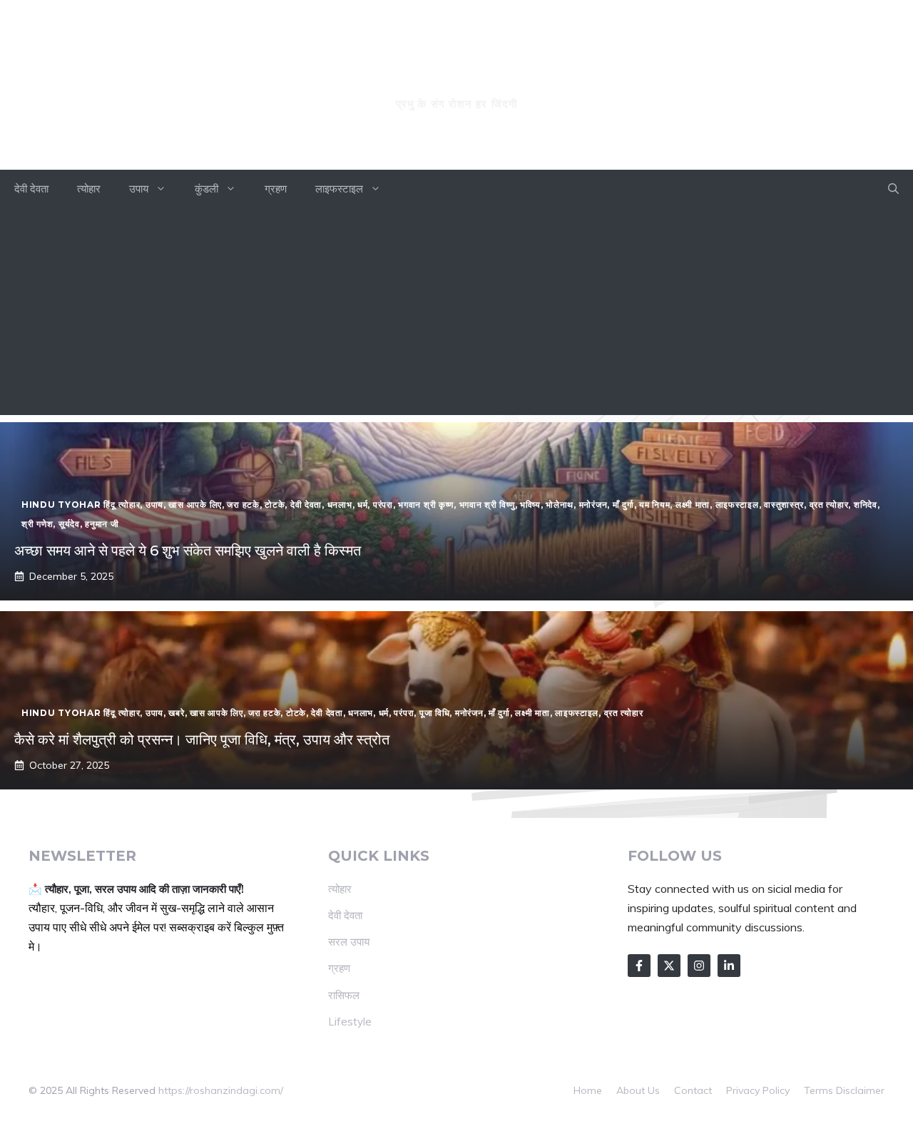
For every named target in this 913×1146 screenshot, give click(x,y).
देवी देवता (31, 188)
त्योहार (89, 188)
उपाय (138, 188)
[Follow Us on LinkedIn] (729, 965)
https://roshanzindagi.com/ (220, 1090)
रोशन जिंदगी (456, 76)
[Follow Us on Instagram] (699, 965)
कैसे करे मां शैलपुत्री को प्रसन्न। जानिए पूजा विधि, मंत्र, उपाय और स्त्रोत (201, 739)
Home (587, 1090)
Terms (818, 1090)
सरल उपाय (348, 941)
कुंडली (206, 188)
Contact (693, 1090)
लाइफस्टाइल (339, 188)
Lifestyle (350, 1021)
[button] (893, 189)
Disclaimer (860, 1090)
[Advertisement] (456, 315)
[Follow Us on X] (669, 965)
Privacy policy (758, 1090)
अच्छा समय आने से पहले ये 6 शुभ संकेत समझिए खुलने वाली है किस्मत (187, 550)
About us (638, 1090)
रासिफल (343, 995)
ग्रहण (276, 188)
